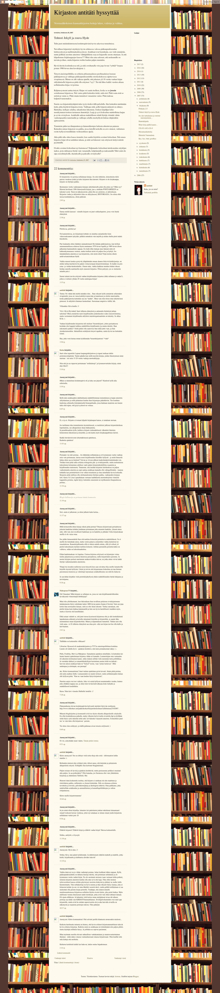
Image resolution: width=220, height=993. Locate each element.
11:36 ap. (63, 486)
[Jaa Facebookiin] (106, 160)
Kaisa (62, 350)
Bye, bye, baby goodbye (147, 138)
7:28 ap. (63, 694)
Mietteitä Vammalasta (146, 135)
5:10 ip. (62, 369)
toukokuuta (143, 157)
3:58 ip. (62, 342)
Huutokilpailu (144, 121)
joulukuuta (143, 98)
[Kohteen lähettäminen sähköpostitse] (98, 160)
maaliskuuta (143, 164)
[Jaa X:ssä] (103, 160)
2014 (139, 71)
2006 (139, 175)
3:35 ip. (62, 282)
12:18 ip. (63, 861)
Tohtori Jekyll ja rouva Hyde (149, 112)
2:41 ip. (62, 630)
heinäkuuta (143, 150)
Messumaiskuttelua (145, 132)
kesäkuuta (143, 153)
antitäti (62, 290)
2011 (139, 81)
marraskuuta (143, 102)
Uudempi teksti (60, 958)
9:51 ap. (63, 744)
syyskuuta (143, 143)
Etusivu (90, 958)
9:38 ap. (63, 582)
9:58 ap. (63, 818)
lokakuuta (143, 105)
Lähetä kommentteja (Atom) (69, 962)
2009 (139, 88)
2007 (139, 95)
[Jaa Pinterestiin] (108, 160)
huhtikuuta (143, 160)
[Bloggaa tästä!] (101, 160)
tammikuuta (143, 171)
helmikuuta (143, 167)
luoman (117, 976)
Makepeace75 (65, 590)
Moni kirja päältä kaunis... (148, 124)
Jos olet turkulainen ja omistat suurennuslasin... (149, 116)
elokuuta (142, 146)
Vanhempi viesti (120, 958)
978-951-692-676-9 (146, 128)
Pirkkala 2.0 (143, 108)
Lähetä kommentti (63, 953)
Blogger (136, 976)
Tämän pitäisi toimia (91, 741)
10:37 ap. (63, 908)
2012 (139, 78)
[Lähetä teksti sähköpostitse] (94, 160)
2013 (139, 74)
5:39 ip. (62, 386)
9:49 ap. (63, 729)
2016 (139, 68)
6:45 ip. (62, 409)
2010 (139, 85)
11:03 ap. (63, 443)
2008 (139, 92)
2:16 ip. (62, 948)
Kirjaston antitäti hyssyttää (86, 12)
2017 (139, 64)
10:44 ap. (63, 799)
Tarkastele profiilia (150, 192)
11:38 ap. (63, 838)
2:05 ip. (62, 200)
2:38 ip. (62, 217)
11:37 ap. (63, 515)
